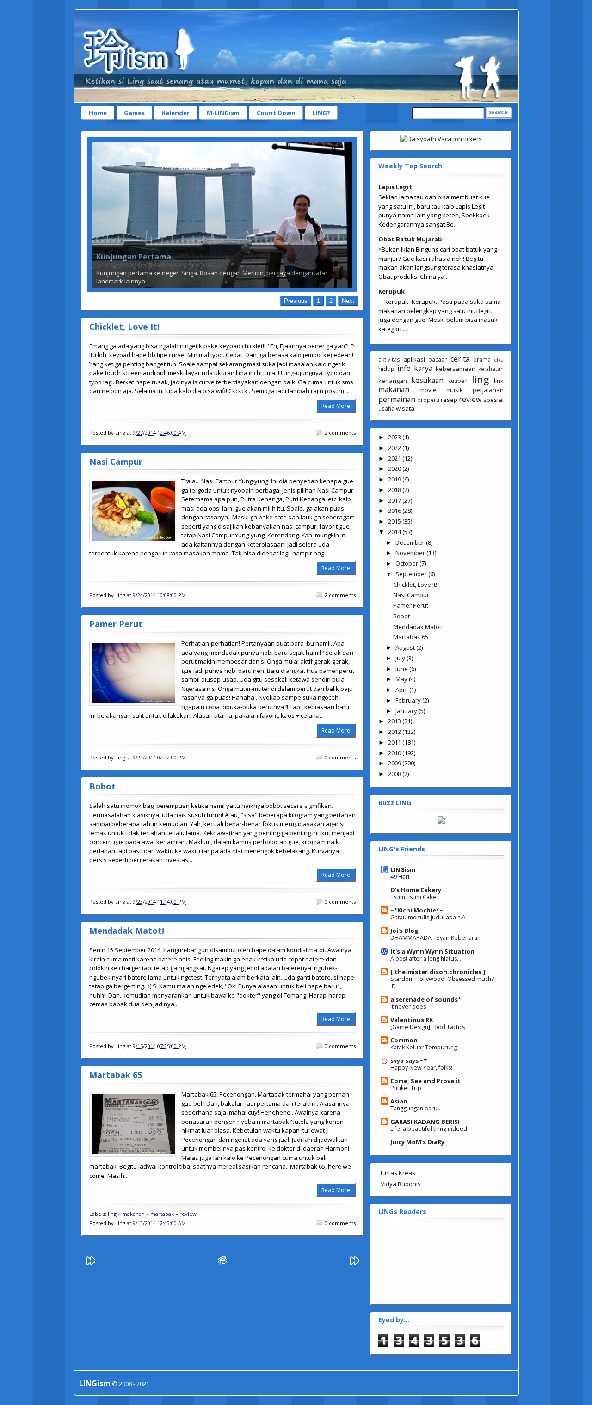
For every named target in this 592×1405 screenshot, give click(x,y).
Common (404, 1040)
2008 (395, 774)
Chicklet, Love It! (124, 326)
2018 (395, 490)
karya (423, 368)
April (402, 689)
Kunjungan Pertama (133, 257)
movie (428, 390)
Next (348, 300)
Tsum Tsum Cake (413, 897)
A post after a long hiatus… (425, 958)
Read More (335, 406)
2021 (395, 458)
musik (454, 390)
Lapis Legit (395, 187)
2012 (395, 731)
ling (112, 1213)
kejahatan (491, 368)
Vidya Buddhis (401, 1184)
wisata (405, 408)
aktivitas (389, 359)
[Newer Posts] (90, 1263)
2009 (395, 763)
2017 (395, 500)
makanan (133, 1213)
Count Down (276, 113)
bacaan (438, 359)
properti (428, 399)
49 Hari (399, 877)
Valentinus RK (411, 1020)
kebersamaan (455, 368)
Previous (296, 300)
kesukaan (427, 380)
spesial (493, 399)
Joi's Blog (404, 930)
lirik (499, 380)
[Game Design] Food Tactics (427, 1027)
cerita (459, 359)
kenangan (392, 380)
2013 (395, 721)
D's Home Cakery (415, 890)
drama (482, 359)
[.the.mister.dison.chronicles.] (438, 971)
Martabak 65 (115, 1074)
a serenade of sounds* (425, 999)
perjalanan (488, 390)
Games (134, 113)
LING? (321, 113)
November (410, 552)
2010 (395, 753)
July (401, 658)
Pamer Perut (115, 623)
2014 (395, 532)
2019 (395, 479)
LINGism (402, 869)
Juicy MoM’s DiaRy (417, 1142)
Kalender (176, 113)
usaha (386, 408)
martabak (162, 1213)
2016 (395, 510)
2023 (395, 437)
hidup (386, 368)
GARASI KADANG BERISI (425, 1121)
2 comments (340, 433)
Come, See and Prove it (425, 1081)
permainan (396, 399)
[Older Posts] (354, 1263)
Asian (398, 1101)
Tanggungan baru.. (415, 1108)
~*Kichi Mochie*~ (416, 910)
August (405, 647)
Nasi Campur (115, 461)
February (408, 700)
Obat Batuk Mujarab (410, 239)
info (404, 368)
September (411, 574)
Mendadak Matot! (126, 930)
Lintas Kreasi (399, 1173)
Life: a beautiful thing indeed (428, 1129)
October (407, 563)
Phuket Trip (405, 1088)
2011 (395, 742)
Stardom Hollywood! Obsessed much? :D (442, 982)
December (410, 542)
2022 (395, 448)
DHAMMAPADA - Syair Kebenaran (435, 938)
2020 (395, 468)
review (188, 1213)
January (407, 711)
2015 (395, 521)
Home (98, 113)
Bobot (102, 786)
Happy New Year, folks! (421, 1068)
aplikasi (414, 359)
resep (449, 399)
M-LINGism (223, 113)
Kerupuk (391, 291)
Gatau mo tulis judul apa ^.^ (427, 917)
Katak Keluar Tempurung (423, 1047)
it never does (408, 1007)
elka (499, 360)
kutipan (458, 380)
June (402, 669)
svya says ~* (408, 1060)
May (402, 679)
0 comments (340, 757)
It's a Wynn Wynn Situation (432, 951)
